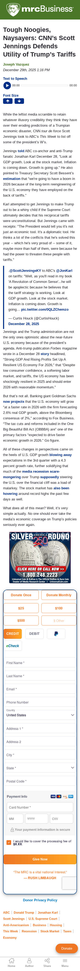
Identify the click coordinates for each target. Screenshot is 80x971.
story (45, 354)
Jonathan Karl (48, 912)
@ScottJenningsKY (25, 271)
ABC (6, 912)
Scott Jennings (14, 918)
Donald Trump (24, 912)
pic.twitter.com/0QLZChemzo (45, 309)
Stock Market (49, 931)
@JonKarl (64, 271)
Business (39, 925)
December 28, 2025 (23, 324)
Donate (66, 948)
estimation (11, 179)
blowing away (60, 455)
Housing (56, 925)
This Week (10, 931)
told (21, 151)
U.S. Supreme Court (43, 918)
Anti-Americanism (16, 925)
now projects (13, 402)
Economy (10, 937)
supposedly (49, 477)
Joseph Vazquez (16, 64)
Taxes (67, 931)
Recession (29, 931)
